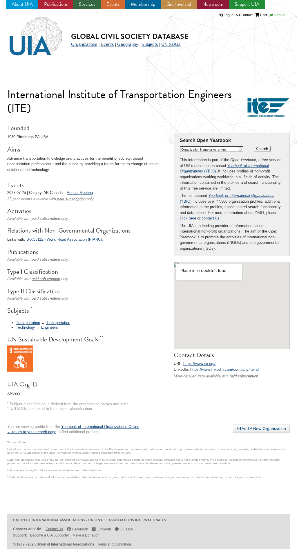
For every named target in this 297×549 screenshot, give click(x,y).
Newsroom (212, 4)
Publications (56, 4)
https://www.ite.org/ (199, 363)
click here (188, 218)
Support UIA (247, 4)
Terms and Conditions (114, 544)
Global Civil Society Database (130, 36)
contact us (210, 218)
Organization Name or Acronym (203, 149)
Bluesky (126, 529)
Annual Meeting (80, 192)
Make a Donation (86, 535)
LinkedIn (104, 529)
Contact (246, 15)
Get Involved (178, 4)
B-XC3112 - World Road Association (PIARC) (64, 239)
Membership (143, 4)
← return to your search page (31, 432)
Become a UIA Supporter (49, 535)
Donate (279, 15)
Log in (228, 15)
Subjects (150, 44)
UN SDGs (171, 44)
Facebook (80, 529)
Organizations (84, 44)
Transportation (28, 323)
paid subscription (244, 376)
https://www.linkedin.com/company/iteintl (224, 369)
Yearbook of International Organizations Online (100, 426)
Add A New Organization (263, 428)
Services (87, 4)
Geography (127, 44)
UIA (29, 33)
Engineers (49, 327)
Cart (263, 15)
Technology (25, 327)
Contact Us (54, 529)
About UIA (22, 4)
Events (112, 4)
